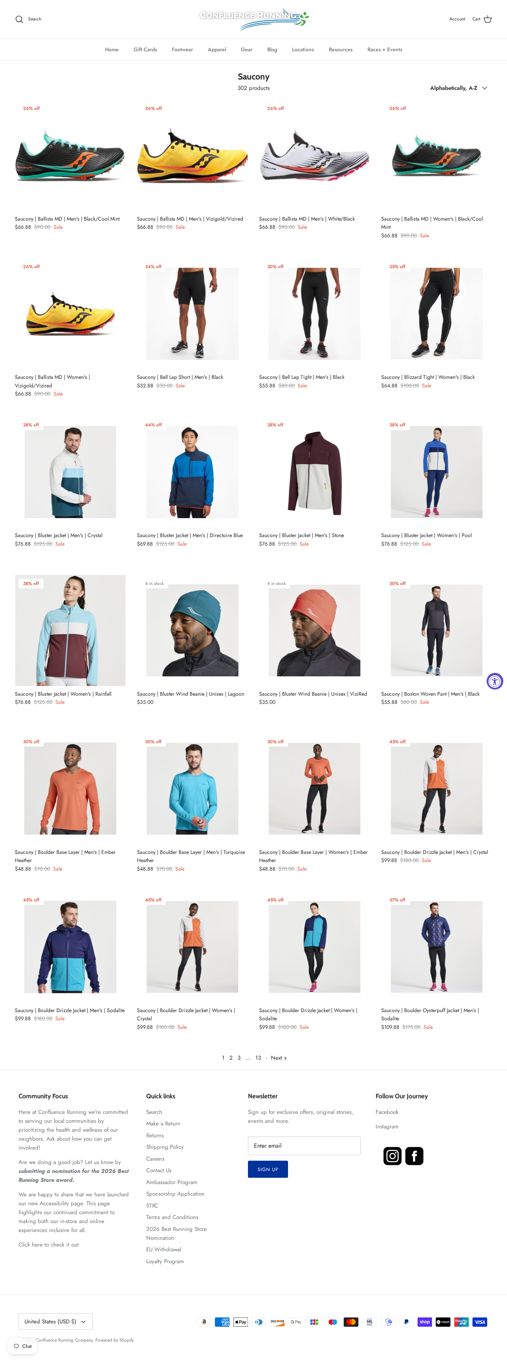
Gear (246, 49)
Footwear (182, 49)
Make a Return (163, 1123)
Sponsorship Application (175, 1194)
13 (258, 1058)
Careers (155, 1159)
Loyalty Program (165, 1261)
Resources (341, 49)
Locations (303, 49)
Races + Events (384, 49)
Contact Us (158, 1170)
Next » (279, 1058)
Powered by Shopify (114, 1340)
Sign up (268, 1169)
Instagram (387, 1126)
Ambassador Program (171, 1182)
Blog (272, 49)
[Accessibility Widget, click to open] (495, 681)
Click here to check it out (49, 1245)
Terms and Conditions (172, 1217)
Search (154, 1112)
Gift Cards (145, 49)
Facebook (387, 1112)
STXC (152, 1206)
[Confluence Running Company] (253, 19)
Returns (155, 1135)
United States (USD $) (50, 1321)
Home (112, 49)
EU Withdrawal (163, 1249)
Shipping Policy (165, 1147)
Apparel (217, 49)
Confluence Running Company (64, 1340)
